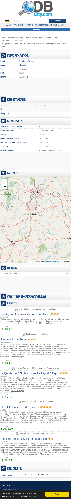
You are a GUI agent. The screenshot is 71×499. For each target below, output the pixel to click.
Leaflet (31, 261)
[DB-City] (35, 17)
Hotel (3, 46)
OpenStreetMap (52, 261)
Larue (35, 29)
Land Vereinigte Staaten (34, 38)
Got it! (57, 494)
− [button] (5, 186)
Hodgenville (17, 41)
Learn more (32, 496)
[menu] (8, 21)
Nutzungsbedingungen (13, 489)
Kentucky (23, 65)
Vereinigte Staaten (26, 61)
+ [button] (5, 181)
